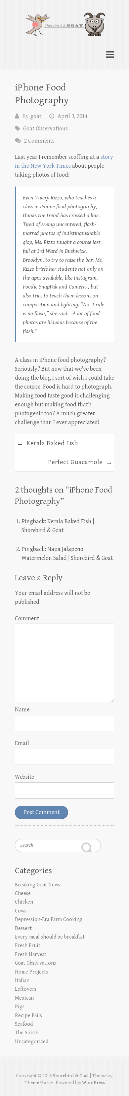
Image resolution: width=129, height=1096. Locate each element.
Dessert (23, 928)
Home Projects (31, 972)
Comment (27, 618)
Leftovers (25, 989)
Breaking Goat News (37, 885)
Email (22, 743)
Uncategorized (31, 1042)
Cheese (23, 893)
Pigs (19, 1007)
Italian (22, 980)
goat (35, 116)
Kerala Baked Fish (47, 443)
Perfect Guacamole (80, 462)
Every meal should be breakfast (50, 937)
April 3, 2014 (72, 116)
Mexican (24, 998)
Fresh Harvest (30, 954)
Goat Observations (45, 128)
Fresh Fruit (27, 945)
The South (26, 1033)
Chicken (24, 902)
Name (22, 709)
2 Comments (39, 140)
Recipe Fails (28, 1015)
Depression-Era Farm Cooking (48, 919)
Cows (20, 911)
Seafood (24, 1024)
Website (24, 776)
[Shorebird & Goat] (64, 21)
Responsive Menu (110, 54)
